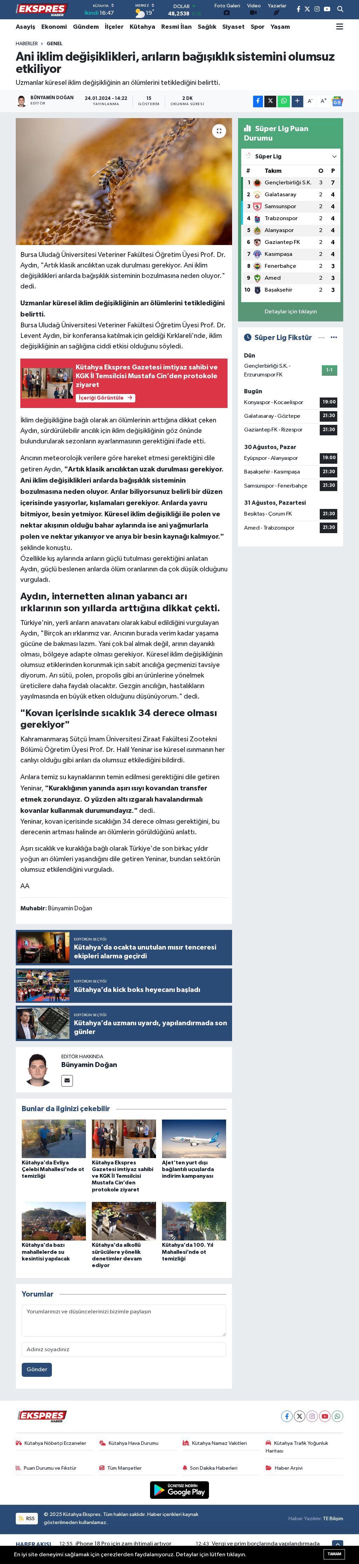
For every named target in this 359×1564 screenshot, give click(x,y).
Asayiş (25, 27)
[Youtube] (325, 1416)
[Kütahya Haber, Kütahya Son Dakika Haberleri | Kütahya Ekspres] (42, 10)
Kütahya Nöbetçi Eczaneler (55, 1443)
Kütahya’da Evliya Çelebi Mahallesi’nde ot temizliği (53, 1169)
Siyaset (233, 27)
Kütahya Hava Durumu (133, 1443)
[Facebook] (287, 1416)
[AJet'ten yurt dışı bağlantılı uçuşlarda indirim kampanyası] (194, 1139)
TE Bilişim (333, 1518)
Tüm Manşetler (124, 1468)
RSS (30, 1518)
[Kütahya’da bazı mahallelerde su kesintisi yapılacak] (54, 1221)
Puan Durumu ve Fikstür (50, 1468)
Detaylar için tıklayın (291, 312)
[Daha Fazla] (297, 101)
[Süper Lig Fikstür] (334, 338)
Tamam (334, 1554)
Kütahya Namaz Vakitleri (219, 1443)
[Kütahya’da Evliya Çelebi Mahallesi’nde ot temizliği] (54, 1139)
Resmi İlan (176, 27)
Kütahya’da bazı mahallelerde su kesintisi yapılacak (46, 1251)
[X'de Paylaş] (270, 101)
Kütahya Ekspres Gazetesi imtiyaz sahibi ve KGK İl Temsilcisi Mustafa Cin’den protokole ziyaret (122, 1176)
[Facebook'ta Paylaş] (258, 101)
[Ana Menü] (339, 27)
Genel (54, 43)
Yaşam (280, 27)
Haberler (27, 43)
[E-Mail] (67, 1081)
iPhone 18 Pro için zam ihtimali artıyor (123, 1544)
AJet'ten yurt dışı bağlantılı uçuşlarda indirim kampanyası (188, 1169)
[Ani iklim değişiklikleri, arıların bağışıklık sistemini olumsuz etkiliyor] (124, 181)
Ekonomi (54, 27)
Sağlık (207, 27)
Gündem (86, 27)
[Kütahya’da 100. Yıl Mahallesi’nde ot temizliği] (194, 1221)
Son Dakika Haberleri (213, 1468)
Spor (258, 27)
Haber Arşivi (289, 1468)
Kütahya (142, 27)
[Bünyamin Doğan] (38, 1070)
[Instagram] (312, 1416)
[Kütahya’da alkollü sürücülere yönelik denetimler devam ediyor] (124, 1221)
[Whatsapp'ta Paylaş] (284, 101)
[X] (299, 1416)
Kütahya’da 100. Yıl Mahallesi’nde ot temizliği (187, 1251)
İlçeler (114, 27)
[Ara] (340, 9)
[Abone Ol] (337, 101)
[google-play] (180, 1490)
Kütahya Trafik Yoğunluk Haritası (297, 1447)
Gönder (37, 1370)
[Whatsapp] (337, 1416)
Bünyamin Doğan (89, 1064)
